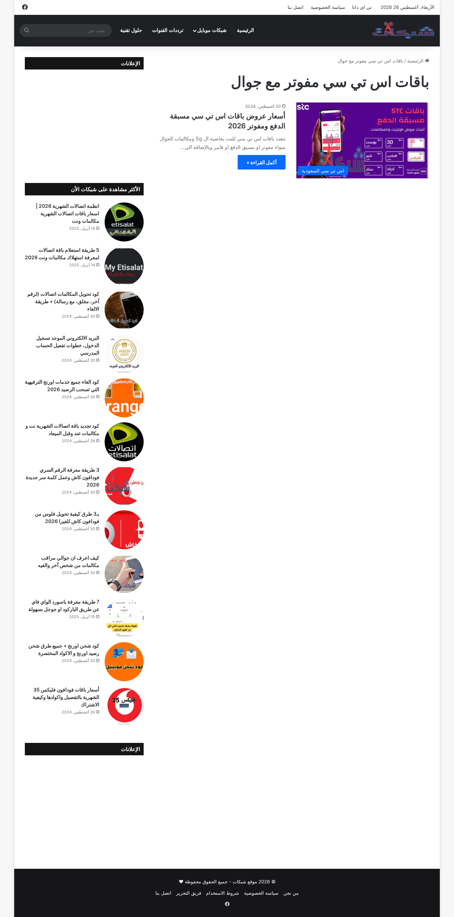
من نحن (291, 893)
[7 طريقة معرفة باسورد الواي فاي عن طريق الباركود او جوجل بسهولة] (124, 617)
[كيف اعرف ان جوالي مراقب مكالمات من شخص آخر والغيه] (124, 573)
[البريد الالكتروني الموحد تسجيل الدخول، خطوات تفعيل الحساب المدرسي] (124, 353)
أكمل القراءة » (262, 162)
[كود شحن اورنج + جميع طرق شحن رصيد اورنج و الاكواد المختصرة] (124, 661)
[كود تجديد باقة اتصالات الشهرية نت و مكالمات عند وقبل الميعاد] (124, 441)
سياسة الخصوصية (328, 7)
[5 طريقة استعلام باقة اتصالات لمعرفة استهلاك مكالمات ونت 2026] (124, 265)
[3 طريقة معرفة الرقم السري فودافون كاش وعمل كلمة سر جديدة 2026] (124, 485)
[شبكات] (403, 30)
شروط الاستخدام (222, 893)
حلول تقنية (131, 30)
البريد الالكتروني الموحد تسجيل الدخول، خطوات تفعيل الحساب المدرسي (67, 345)
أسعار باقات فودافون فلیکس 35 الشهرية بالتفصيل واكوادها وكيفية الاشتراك (66, 697)
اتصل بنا (296, 7)
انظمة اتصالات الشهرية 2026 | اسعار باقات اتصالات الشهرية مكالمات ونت (67, 213)
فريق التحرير (188, 893)
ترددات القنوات (167, 30)
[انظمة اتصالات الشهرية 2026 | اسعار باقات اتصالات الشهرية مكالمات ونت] (124, 221)
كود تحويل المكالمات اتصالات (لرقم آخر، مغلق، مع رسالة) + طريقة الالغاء (63, 301)
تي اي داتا (362, 7)
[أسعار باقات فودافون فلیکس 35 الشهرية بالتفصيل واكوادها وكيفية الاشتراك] (124, 705)
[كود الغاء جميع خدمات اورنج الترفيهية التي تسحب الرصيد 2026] (124, 397)
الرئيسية (245, 30)
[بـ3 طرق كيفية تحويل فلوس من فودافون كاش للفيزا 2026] (124, 529)
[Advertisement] (84, 121)
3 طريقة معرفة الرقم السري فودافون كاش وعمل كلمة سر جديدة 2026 (62, 477)
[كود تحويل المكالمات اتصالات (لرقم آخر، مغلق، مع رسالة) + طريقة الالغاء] (124, 309)
